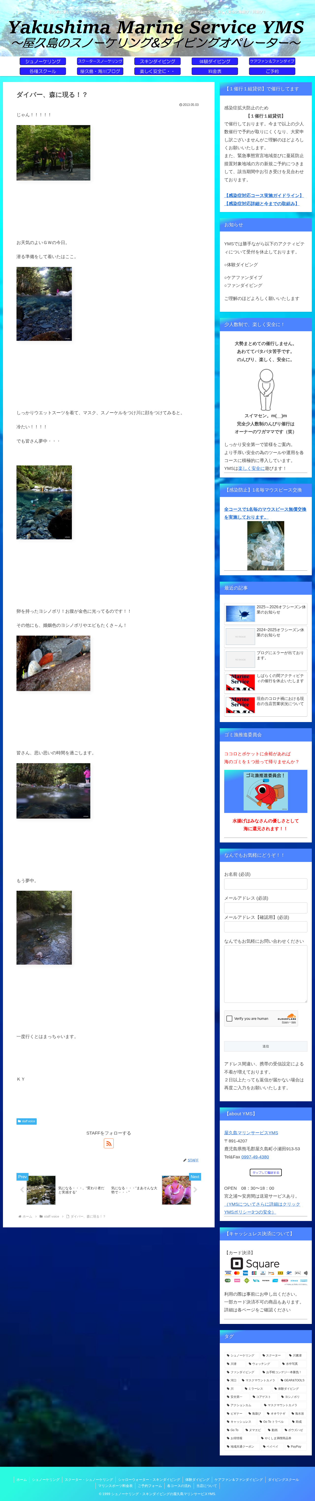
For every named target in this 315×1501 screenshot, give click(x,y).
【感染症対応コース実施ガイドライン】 (264, 195)
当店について (206, 1486)
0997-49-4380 (255, 1157)
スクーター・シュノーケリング (89, 1480)
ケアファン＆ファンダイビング (239, 1480)
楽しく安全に (251, 468)
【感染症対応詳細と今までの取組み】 (261, 203)
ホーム (21, 1480)
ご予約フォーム (150, 1486)
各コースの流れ (179, 1486)
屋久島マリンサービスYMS (251, 1132)
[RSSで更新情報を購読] (109, 1143)
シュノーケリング (46, 1480)
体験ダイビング (197, 1480)
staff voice (28, 1121)
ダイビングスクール (283, 1480)
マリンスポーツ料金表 (115, 1486)
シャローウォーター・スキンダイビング (149, 1480)
